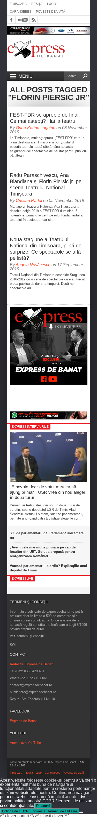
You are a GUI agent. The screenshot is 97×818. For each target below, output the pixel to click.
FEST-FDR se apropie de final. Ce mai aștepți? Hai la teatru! (45, 118)
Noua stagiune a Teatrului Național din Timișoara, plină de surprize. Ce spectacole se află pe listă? (45, 249)
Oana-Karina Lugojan (35, 128)
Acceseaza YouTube (25, 743)
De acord (43, 806)
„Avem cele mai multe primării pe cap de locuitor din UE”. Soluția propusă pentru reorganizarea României (43, 551)
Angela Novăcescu (33, 265)
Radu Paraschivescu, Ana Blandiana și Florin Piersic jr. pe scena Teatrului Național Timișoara (45, 184)
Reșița (36, 4)
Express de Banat (23, 721)
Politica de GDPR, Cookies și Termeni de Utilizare (39, 811)
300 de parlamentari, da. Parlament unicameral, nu (48, 535)
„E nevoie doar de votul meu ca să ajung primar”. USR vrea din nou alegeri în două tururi (48, 492)
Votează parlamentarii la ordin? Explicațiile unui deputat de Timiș (48, 568)
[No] (81, 812)
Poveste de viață (50, 11)
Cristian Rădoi (29, 200)
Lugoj (52, 4)
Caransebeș (20, 11)
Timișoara (18, 4)
